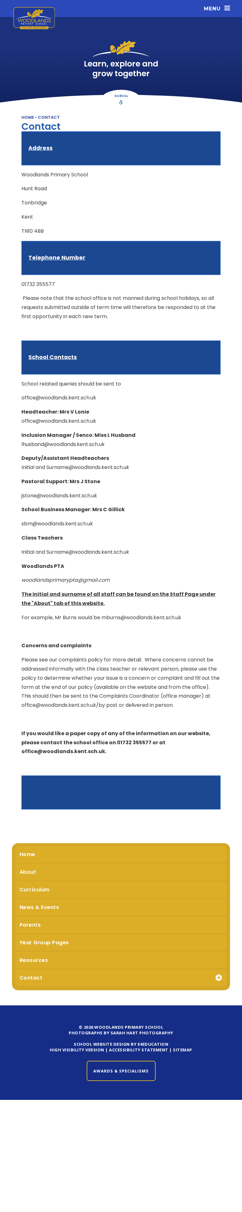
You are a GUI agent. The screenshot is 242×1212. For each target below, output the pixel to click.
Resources (34, 960)
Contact (49, 117)
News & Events (39, 907)
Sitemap (182, 1050)
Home (27, 117)
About (28, 872)
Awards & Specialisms (121, 1071)
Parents (30, 925)
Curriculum (35, 889)
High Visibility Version (77, 1050)
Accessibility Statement (138, 1050)
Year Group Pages (44, 942)
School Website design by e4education (121, 1044)
